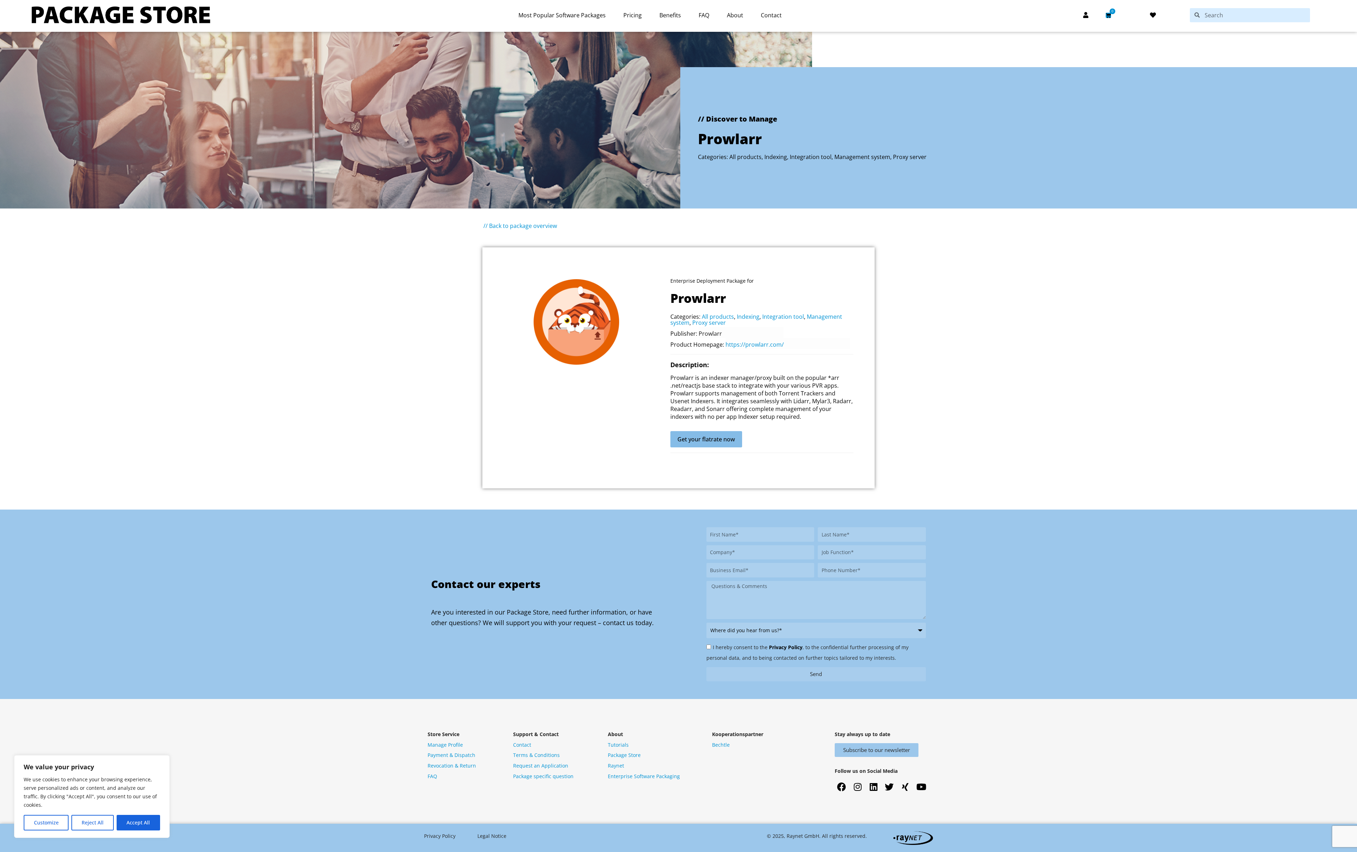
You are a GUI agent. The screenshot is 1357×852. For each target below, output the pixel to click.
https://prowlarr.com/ (755, 344)
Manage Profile (445, 744)
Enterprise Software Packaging (644, 776)
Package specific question (543, 776)
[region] (92, 796)
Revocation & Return (452, 765)
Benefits (670, 15)
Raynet (616, 765)
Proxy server (910, 157)
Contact (771, 15)
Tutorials (618, 744)
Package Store (624, 755)
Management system (862, 157)
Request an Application (540, 765)
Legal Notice (491, 836)
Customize (46, 822)
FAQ (704, 15)
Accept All (138, 822)
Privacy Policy (786, 647)
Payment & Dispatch (451, 755)
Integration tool (811, 157)
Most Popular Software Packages (562, 15)
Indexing (775, 157)
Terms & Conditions (536, 755)
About (735, 15)
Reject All (93, 822)
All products (745, 157)
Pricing (632, 15)
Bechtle (721, 744)
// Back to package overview (520, 226)
